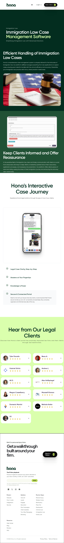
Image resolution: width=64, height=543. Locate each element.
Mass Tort (38, 505)
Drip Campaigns (25, 507)
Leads (22, 500)
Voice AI (23, 497)
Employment (39, 507)
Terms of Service (12, 485)
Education (23, 505)
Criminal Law (39, 509)
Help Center (10, 523)
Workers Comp (40, 500)
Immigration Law (40, 512)
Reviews (9, 528)
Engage (23, 502)
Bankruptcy (39, 502)
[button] (32, 4)
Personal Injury (40, 497)
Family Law (39, 514)
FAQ (8, 530)
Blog (8, 525)
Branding (23, 514)
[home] (18, 4)
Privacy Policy (34, 483)
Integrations (10, 502)
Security (9, 505)
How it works (10, 500)
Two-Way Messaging (26, 512)
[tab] (29, 269)
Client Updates (25, 509)
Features (9, 497)
